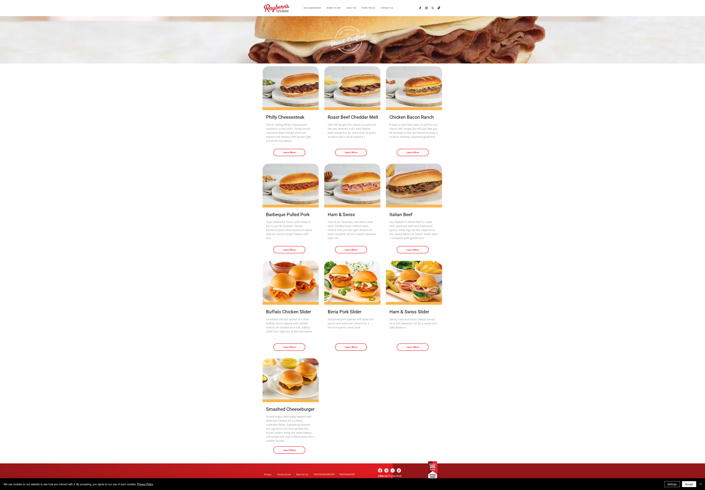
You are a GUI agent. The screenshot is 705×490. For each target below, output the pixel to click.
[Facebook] (420, 8)
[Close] (700, 484)
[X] (432, 8)
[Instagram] (426, 8)
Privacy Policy (145, 484)
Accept (689, 484)
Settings (672, 484)
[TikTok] (439, 8)
